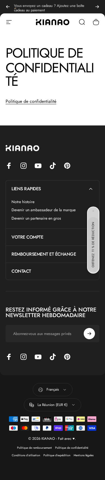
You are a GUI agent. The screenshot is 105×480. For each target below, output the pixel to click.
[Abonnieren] (89, 333)
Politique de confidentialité (31, 101)
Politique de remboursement (34, 448)
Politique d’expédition (56, 455)
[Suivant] (97, 6)
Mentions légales (84, 455)
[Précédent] (8, 6)
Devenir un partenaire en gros (36, 218)
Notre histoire (22, 202)
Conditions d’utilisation (26, 455)
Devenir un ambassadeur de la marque (43, 210)
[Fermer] (93, 211)
